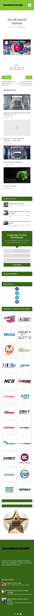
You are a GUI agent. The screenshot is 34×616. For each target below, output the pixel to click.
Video (19, 27)
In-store (27, 585)
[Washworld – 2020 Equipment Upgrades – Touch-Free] (17, 128)
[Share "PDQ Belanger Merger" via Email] (23, 68)
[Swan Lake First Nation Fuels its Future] (6, 222)
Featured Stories (21, 205)
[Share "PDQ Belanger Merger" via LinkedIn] (19, 68)
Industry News (28, 594)
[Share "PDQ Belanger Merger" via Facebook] (11, 68)
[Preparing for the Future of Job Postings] (6, 212)
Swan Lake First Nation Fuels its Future (19, 222)
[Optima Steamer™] (17, 175)
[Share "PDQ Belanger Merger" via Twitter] (15, 68)
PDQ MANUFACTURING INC (13, 162)
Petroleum (15, 226)
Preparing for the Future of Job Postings (19, 212)
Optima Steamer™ (10, 186)
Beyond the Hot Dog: (16, 203)
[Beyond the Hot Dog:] (6, 204)
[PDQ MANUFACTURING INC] (17, 152)
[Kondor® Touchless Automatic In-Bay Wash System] (17, 102)
